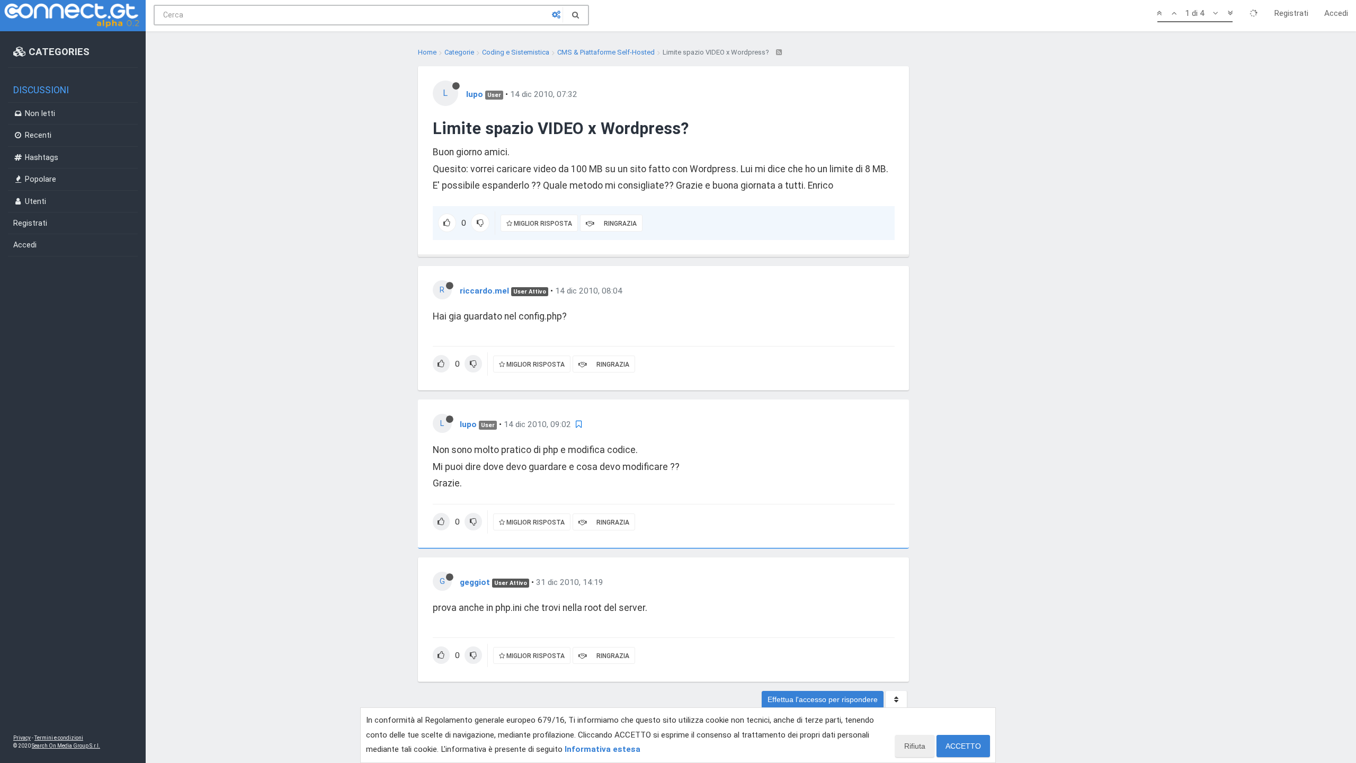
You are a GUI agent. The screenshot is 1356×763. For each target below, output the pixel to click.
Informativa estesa (602, 749)
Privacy (22, 738)
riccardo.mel (484, 291)
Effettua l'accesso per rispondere (823, 699)
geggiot (475, 582)
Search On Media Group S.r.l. (66, 746)
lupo (474, 94)
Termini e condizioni (58, 738)
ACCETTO (963, 746)
